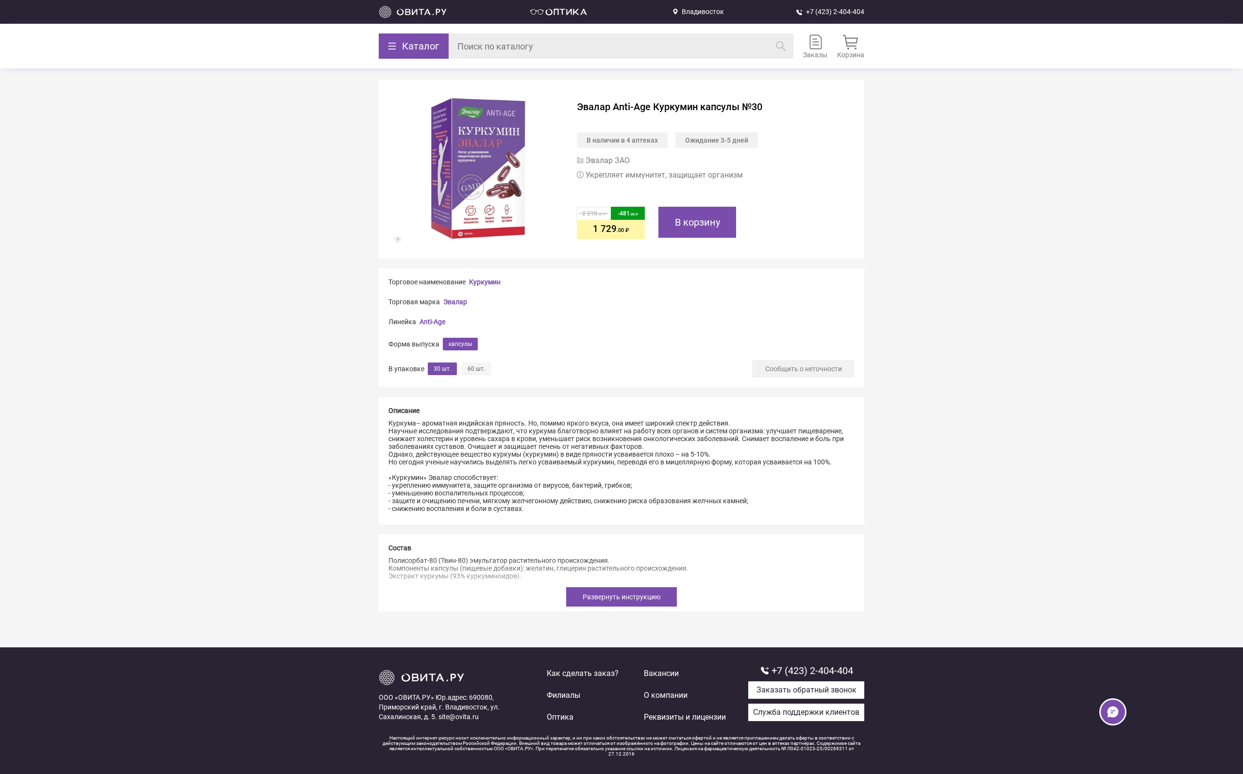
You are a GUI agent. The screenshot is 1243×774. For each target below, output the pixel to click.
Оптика (560, 717)
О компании (666, 695)
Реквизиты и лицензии (685, 717)
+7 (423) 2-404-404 (835, 12)
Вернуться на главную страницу (413, 12)
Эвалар (455, 302)
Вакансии (661, 673)
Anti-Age (432, 322)
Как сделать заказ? (583, 673)
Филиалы (563, 695)
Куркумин (485, 282)
